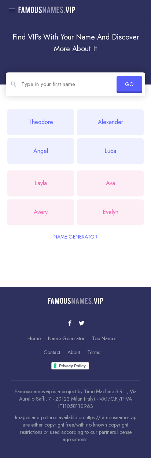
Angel (40, 151)
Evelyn (110, 212)
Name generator (75, 236)
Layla (40, 183)
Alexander (110, 122)
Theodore (41, 122)
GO (129, 84)
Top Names (104, 338)
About (73, 352)
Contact (52, 352)
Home (34, 338)
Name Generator (66, 338)
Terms (93, 352)
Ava (110, 183)
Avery (41, 212)
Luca (110, 151)
